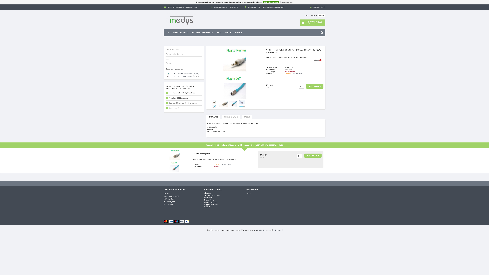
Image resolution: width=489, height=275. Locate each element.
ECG (219, 32)
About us (207, 193)
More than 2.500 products (226, 7)
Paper (228, 32)
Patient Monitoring (202, 32)
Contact (207, 207)
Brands (238, 32)
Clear (182, 69)
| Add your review (297, 74)
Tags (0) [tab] (247, 117)
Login (306, 15)
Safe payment (319, 7)
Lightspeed (279, 230)
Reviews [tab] (227, 117)
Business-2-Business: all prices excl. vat (266, 7)
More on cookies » (286, 2)
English (321, 15)
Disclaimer (208, 198)
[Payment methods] (177, 222)
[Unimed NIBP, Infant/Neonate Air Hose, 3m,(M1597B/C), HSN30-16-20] (168, 74)
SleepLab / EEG (180, 32)
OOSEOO (260, 230)
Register (314, 15)
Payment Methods (210, 202)
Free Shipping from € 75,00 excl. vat (183, 7)
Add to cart (314, 86)
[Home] (168, 32)
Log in (249, 193)
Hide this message (271, 2)
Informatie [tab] (213, 117)
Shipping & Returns (211, 204)
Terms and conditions (212, 195)
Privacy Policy (209, 200)
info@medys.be (169, 202)
